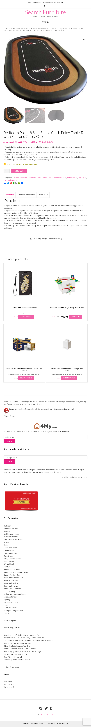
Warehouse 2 (9, 684)
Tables (6, 613)
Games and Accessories (37, 29)
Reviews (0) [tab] (43, 195)
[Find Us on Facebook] (41, 708)
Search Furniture (45, 12)
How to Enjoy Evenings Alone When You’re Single (22, 651)
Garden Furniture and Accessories (16, 572)
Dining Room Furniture (12, 558)
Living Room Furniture (12, 602)
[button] (84, 39)
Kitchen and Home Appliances (15, 594)
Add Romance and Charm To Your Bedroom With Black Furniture (29, 640)
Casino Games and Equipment (57, 29)
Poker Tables (72, 178)
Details (49, 142)
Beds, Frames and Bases (13, 539)
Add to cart (19, 171)
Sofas (6, 605)
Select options (26, 317)
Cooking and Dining (11, 553)
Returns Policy (50, 724)
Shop (30, 3)
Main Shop (8, 681)
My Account (37, 3)
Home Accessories (11, 580)
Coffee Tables (9, 550)
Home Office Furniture (12, 589)
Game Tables (73, 29)
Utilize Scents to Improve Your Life (17, 646)
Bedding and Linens (11, 534)
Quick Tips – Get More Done (14, 657)
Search (9, 461)
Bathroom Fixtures (11, 528)
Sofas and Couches (11, 608)
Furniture (7, 567)
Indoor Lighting (9, 591)
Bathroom (7, 526)
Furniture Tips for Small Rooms (15, 654)
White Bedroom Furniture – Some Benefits (20, 649)
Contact (60, 3)
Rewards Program (49, 3)
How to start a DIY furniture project (17, 643)
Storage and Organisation (13, 610)
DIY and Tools (9, 564)
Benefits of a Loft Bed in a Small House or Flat (21, 635)
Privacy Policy (62, 724)
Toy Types (24, 29)
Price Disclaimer (37, 724)
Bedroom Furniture (11, 537)
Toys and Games (14, 29)
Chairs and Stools (10, 548)
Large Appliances (10, 597)
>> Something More (11, 667)
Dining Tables (9, 561)
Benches (7, 542)
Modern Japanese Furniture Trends (17, 660)
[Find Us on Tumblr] (51, 708)
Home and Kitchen (11, 586)
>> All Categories (10, 620)
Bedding (7, 531)
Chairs (6, 545)
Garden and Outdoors (12, 569)
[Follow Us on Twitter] (46, 708)
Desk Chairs (8, 556)
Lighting (7, 599)
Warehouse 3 (9, 687)
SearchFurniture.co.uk (46, 714)
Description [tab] (9, 195)
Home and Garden (11, 583)
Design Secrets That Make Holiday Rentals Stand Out (24, 638)
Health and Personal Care (13, 578)
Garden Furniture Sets (12, 575)
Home (5, 29)
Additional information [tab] (26, 195)
